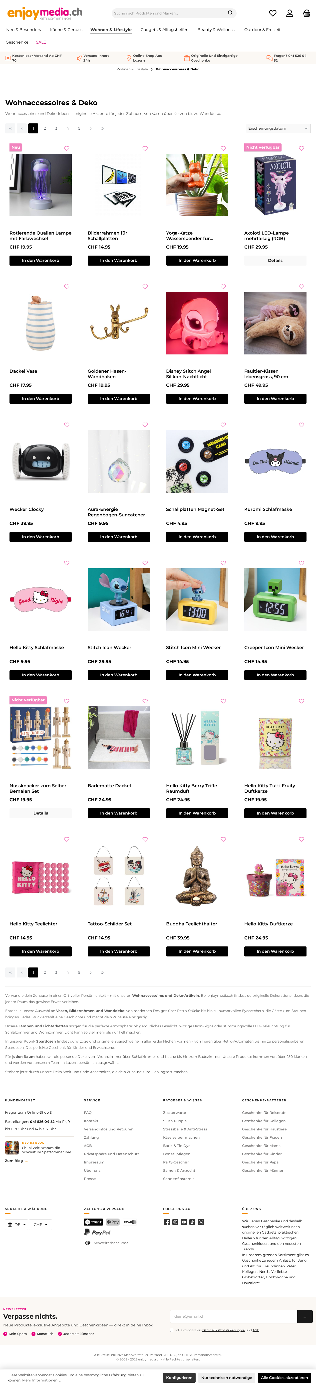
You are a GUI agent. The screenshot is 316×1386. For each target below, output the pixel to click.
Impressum (94, 1162)
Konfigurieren (179, 1377)
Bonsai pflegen (177, 1154)
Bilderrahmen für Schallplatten (107, 235)
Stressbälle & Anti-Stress (185, 1129)
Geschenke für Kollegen (264, 1121)
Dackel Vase (23, 371)
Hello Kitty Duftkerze (268, 924)
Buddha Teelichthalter (191, 924)
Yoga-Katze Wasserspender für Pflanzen (188, 235)
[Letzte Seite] (102, 128)
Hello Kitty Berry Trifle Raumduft (191, 788)
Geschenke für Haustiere (264, 1129)
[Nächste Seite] (91, 128)
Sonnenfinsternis (178, 1179)
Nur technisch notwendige (226, 1377)
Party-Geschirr (176, 1162)
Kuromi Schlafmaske (268, 509)
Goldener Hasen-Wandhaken (107, 373)
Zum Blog (14, 1161)
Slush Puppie (175, 1121)
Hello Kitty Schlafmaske (36, 647)
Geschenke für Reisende (264, 1113)
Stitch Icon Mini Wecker (193, 647)
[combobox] (168, 13)
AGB (88, 1146)
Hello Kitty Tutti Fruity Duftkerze (269, 788)
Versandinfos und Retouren (109, 1129)
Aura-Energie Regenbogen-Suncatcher (116, 512)
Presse (90, 1179)
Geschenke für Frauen (262, 1137)
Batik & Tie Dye (177, 1146)
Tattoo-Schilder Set (110, 924)
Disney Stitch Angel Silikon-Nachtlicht (188, 373)
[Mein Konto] (290, 13)
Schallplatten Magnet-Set (195, 509)
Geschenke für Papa (260, 1162)
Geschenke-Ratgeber (264, 1100)
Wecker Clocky (26, 509)
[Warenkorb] (305, 13)
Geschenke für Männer (263, 1170)
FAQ (88, 1113)
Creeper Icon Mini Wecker (274, 647)
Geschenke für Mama (261, 1146)
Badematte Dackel (109, 785)
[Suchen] (231, 13)
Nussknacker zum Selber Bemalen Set (37, 788)
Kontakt (91, 1121)
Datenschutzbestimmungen (223, 1330)
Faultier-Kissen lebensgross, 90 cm (266, 373)
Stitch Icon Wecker (109, 647)
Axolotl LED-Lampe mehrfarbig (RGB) (266, 235)
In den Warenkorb (40, 260)
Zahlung (91, 1137)
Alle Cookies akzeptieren (284, 1377)
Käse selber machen (181, 1137)
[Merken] (67, 148)
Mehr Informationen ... (41, 1380)
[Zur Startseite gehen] (45, 13)
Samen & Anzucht (179, 1170)
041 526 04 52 (42, 1121)
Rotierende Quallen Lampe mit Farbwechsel (40, 235)
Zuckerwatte (174, 1113)
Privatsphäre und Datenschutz (111, 1154)
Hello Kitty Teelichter (33, 924)
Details (275, 260)
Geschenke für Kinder (262, 1154)
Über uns (92, 1170)
